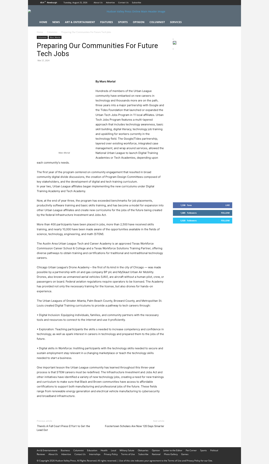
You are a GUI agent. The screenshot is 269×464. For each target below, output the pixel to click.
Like (227, 205)
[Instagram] (223, 2)
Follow (225, 212)
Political (214, 450)
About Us (98, 2)
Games (184, 454)
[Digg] (99, 68)
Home (43, 22)
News (56, 22)
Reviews (41, 454)
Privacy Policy (111, 454)
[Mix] (91, 68)
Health (104, 450)
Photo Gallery (171, 454)
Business (65, 450)
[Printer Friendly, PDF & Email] (146, 406)
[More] (108, 68)
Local (113, 450)
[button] (227, 22)
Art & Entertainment (80, 22)
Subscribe (136, 2)
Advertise (110, 2)
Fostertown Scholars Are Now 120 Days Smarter (134, 426)
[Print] (82, 68)
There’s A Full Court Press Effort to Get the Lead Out (63, 428)
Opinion (138, 22)
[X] (229, 2)
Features (106, 22)
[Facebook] (217, 2)
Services (176, 22)
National (156, 454)
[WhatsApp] (65, 68)
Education (92, 450)
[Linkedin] (74, 68)
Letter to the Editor (172, 450)
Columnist (157, 22)
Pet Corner (191, 450)
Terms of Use (128, 454)
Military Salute (127, 450)
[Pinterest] (57, 68)
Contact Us (123, 2)
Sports (123, 22)
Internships (94, 454)
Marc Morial (55, 37)
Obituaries (143, 450)
